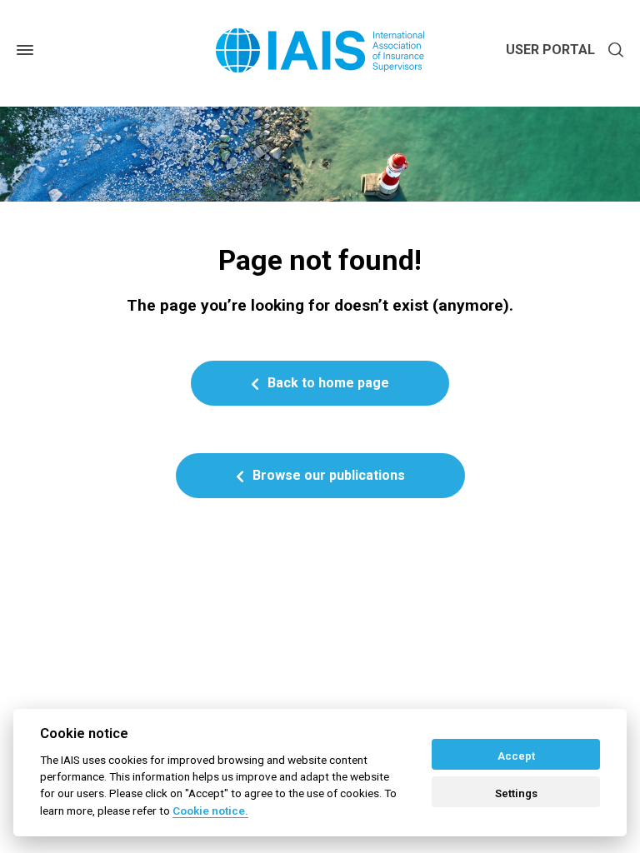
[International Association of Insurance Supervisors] (320, 50)
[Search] (612, 50)
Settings (516, 793)
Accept (516, 756)
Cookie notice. (210, 810)
